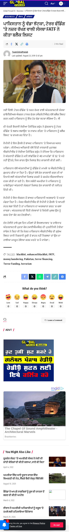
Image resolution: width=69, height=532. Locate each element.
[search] (46, 3)
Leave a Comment (55, 320)
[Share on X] (16, 44)
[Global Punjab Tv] (17, 3)
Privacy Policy (39, 523)
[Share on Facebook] (11, 44)
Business (10, 17)
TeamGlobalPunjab (20, 52)
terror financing (43, 259)
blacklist (21, 254)
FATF (51, 254)
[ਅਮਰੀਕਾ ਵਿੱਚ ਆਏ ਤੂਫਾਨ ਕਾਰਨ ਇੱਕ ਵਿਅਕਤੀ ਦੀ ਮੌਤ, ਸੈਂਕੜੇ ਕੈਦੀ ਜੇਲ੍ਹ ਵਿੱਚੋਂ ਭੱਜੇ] (57, 478)
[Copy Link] (21, 44)
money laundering (13, 259)
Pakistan (29, 259)
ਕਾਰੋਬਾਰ (29, 17)
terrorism (26, 263)
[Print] (27, 44)
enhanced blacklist (37, 254)
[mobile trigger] (6, 3)
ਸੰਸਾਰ (21, 17)
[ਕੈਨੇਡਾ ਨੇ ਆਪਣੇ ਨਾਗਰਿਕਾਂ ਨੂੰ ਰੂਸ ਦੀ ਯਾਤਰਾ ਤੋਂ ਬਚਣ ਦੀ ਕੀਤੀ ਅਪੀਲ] (57, 495)
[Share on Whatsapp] (39, 277)
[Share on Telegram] (47, 277)
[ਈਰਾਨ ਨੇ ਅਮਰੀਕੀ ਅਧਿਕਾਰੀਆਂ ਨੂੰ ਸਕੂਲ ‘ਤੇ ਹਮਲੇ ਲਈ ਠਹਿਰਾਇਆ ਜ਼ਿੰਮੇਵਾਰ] (57, 511)
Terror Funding (11, 263)
